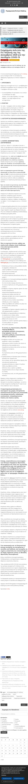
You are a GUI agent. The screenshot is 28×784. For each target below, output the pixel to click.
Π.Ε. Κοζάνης (24, 74)
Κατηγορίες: (4, 717)
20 (13, 750)
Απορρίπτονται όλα (18, 778)
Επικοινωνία (7, 3)
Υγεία (3, 700)
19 (9, 750)
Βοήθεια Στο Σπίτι (6, 694)
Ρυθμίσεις (3, 775)
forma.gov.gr (6, 259)
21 (17, 750)
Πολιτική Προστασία (6, 698)
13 (13, 748)
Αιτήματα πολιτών (16, 3)
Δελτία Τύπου (4, 60)
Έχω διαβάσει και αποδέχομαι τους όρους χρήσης (14, 730)
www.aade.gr (21, 410)
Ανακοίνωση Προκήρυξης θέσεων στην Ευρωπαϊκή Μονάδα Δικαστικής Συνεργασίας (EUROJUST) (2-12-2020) (24, 705)
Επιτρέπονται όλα (7, 778)
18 (5, 750)
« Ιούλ (2, 759)
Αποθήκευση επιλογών (8, 781)
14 (17, 748)
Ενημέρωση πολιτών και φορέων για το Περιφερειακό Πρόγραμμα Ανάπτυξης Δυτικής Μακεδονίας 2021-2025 (5, 705)
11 (5, 748)
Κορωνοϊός (19, 696)
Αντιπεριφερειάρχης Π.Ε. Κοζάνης (15, 692)
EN (22, 3)
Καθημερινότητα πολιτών (8, 696)
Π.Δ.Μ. (8, 589)
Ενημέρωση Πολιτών (14, 60)
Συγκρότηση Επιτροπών (19, 698)
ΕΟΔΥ (14, 694)
